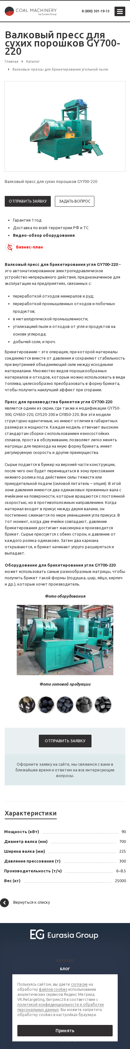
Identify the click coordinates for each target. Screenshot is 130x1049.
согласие (79, 984)
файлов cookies (53, 989)
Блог (65, 969)
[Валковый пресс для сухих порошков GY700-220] (65, 126)
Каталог (65, 961)
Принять (65, 1030)
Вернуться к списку (31, 902)
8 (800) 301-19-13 (95, 11)
